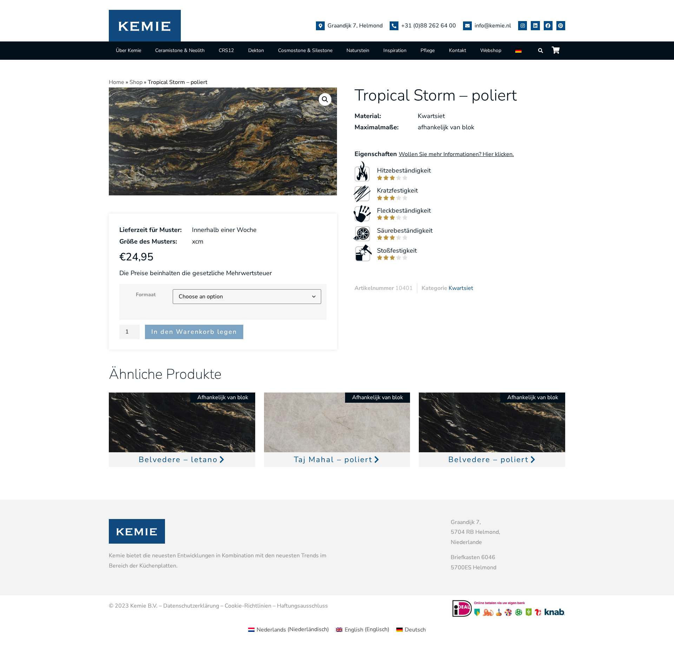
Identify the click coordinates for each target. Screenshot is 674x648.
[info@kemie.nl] (467, 25)
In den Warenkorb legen (194, 332)
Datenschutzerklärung (191, 606)
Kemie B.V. (144, 606)
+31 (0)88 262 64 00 (428, 26)
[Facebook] (548, 25)
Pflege (428, 50)
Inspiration (395, 50)
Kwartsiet (461, 288)
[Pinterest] (560, 25)
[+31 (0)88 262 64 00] (394, 25)
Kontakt (457, 50)
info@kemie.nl (493, 26)
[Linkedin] (535, 25)
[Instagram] (522, 25)
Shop (136, 82)
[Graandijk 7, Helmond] (320, 25)
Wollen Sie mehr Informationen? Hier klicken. (456, 154)
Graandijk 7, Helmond (355, 26)
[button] (325, 99)
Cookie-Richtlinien (248, 606)
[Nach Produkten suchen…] (541, 50)
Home (116, 82)
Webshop (490, 50)
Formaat (146, 294)
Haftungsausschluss (302, 606)
